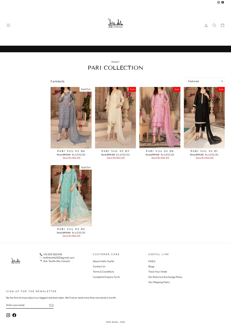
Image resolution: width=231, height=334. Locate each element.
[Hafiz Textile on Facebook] (14, 315)
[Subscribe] (51, 305)
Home (114, 61)
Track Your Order (157, 271)
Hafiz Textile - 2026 (115, 322)
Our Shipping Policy (159, 282)
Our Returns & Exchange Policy (165, 276)
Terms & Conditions (103, 271)
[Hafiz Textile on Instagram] (8, 315)
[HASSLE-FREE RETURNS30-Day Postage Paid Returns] (115, 49)
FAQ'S (151, 261)
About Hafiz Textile (103, 261)
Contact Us (99, 266)
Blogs (151, 266)
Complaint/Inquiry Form (106, 276)
